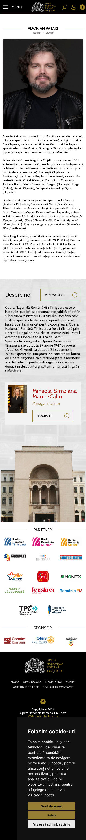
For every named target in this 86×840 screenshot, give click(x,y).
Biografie (44, 416)
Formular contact (58, 687)
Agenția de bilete (26, 687)
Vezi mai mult (55, 295)
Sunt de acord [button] (51, 806)
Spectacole (32, 682)
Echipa (70, 682)
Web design (35, 716)
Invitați (49, 32)
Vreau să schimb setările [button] (51, 824)
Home (36, 32)
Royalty (53, 716)
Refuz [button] (51, 815)
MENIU (16, 7)
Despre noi (53, 682)
